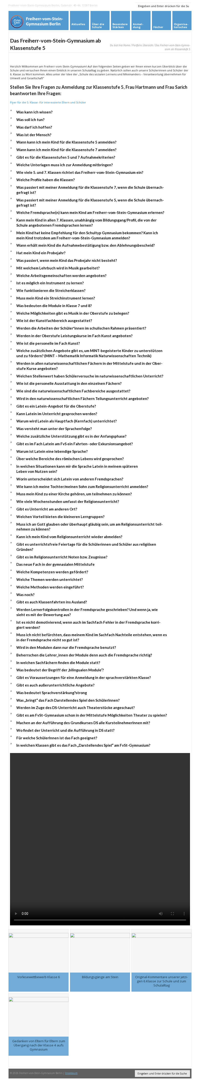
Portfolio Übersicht (142, 45)
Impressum (71, 1073)
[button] (100, 112)
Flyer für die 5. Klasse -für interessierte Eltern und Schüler (48, 102)
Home (126, 45)
